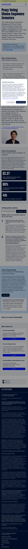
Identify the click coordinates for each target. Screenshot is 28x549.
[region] (14, 92)
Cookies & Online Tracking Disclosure (10, 98)
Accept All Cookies (21, 102)
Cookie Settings (10, 102)
